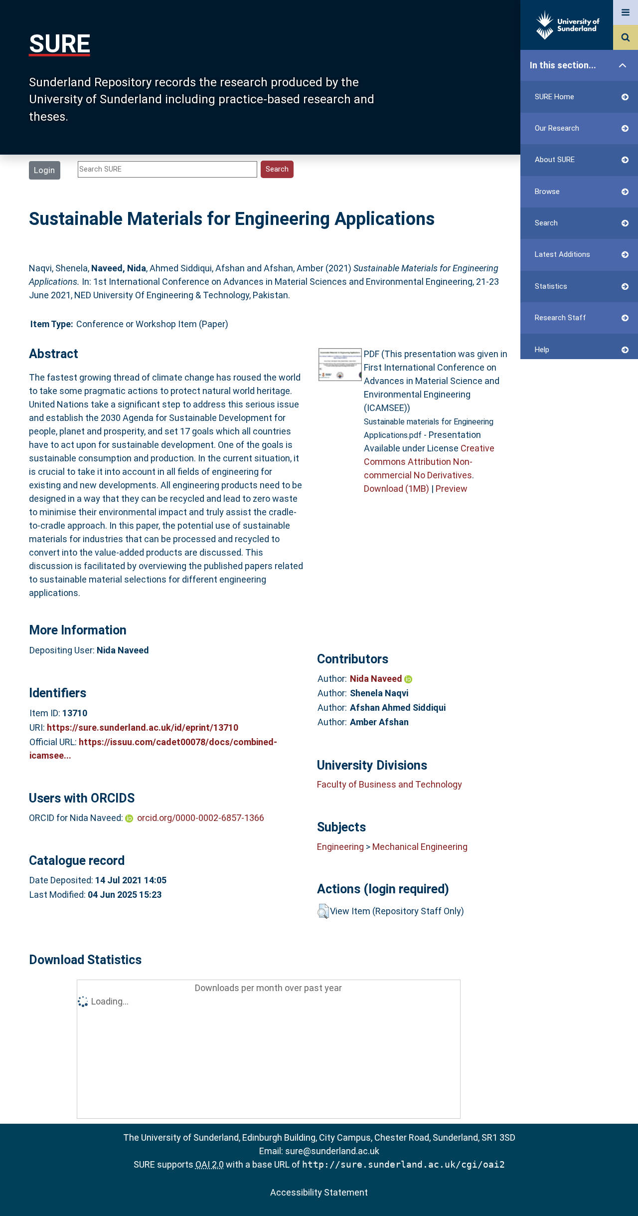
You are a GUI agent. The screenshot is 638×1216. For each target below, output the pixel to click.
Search (546, 222)
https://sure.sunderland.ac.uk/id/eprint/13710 (142, 727)
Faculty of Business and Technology (389, 784)
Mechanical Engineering (420, 846)
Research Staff (560, 317)
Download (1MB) (396, 488)
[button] (323, 911)
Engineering (340, 846)
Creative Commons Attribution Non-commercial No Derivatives (429, 461)
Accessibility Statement (319, 1192)
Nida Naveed (377, 678)
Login (44, 170)
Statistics (551, 286)
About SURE (555, 159)
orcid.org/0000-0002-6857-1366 (200, 817)
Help (542, 349)
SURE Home (554, 96)
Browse (547, 191)
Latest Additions (562, 254)
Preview (452, 488)
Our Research (557, 128)
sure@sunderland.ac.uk (332, 1151)
